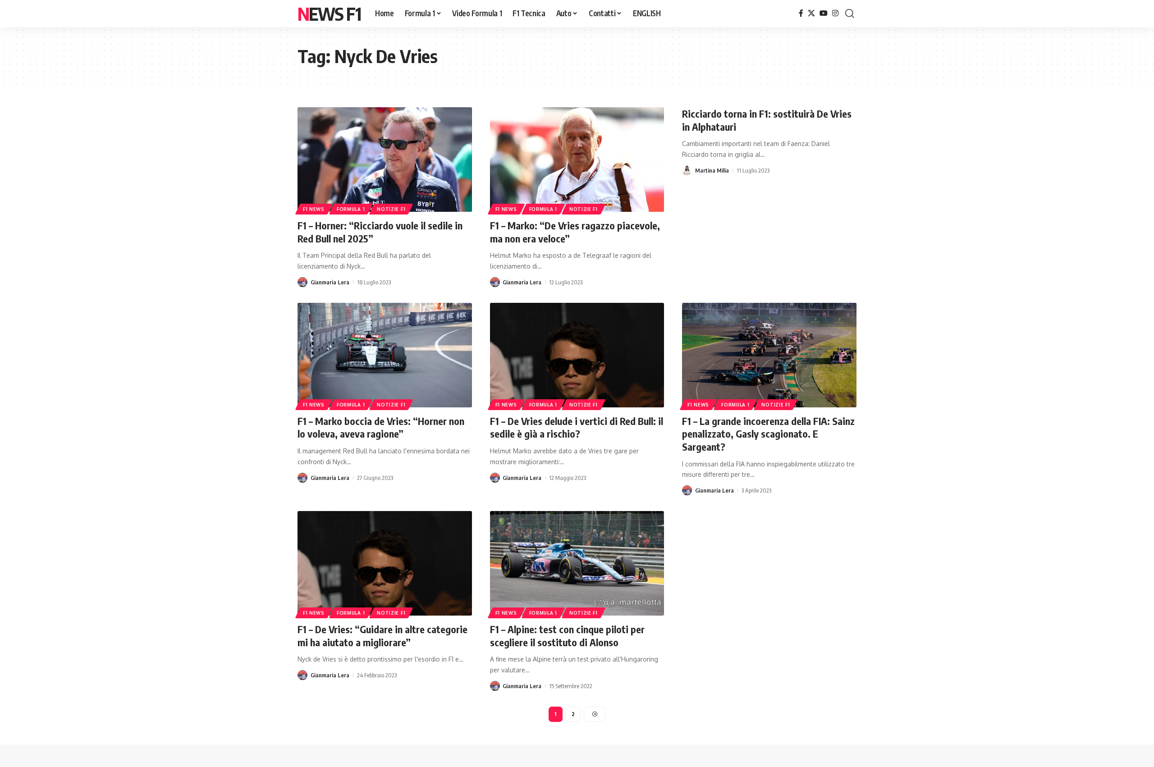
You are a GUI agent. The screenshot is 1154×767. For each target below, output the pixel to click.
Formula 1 (351, 209)
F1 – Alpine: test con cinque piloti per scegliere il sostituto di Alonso (567, 635)
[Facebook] (801, 13)
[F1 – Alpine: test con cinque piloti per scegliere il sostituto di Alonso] (577, 563)
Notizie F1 (391, 209)
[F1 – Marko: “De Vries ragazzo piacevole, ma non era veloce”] (577, 159)
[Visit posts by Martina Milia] (687, 170)
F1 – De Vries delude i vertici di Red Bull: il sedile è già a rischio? (576, 427)
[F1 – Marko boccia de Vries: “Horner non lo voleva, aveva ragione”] (385, 355)
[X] (811, 13)
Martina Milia (712, 170)
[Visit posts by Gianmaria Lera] (302, 282)
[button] (849, 13)
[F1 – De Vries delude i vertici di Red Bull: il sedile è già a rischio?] (577, 355)
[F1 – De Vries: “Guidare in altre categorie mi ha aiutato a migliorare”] (385, 563)
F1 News (314, 209)
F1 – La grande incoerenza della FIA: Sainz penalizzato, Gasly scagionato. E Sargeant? (768, 434)
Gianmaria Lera (330, 282)
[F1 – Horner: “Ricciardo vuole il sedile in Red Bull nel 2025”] (385, 159)
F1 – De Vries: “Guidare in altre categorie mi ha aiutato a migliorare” (382, 635)
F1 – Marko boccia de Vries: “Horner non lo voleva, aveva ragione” (381, 427)
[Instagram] (835, 13)
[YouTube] (823, 13)
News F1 (329, 13)
